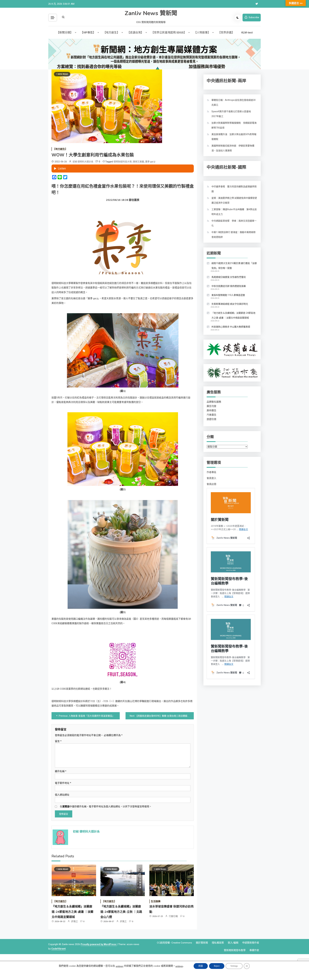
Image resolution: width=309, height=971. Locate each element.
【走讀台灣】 (135, 32)
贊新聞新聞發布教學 (235, 950)
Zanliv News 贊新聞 (151, 13)
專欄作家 (254, 950)
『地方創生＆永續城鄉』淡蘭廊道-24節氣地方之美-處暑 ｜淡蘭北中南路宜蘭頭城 (72, 912)
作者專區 (211, 472)
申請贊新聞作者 (250, 942)
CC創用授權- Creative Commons (174, 942)
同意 (200, 966)
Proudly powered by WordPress (99, 944)
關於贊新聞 (202, 942)
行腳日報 (173, 916)
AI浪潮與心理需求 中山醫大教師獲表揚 (230, 326)
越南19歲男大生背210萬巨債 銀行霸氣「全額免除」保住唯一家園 (234, 265)
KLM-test (247, 32)
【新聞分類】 (64, 32)
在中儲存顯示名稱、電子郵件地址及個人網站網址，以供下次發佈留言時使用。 (106, 806)
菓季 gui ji (150, 161)
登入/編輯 (233, 942)
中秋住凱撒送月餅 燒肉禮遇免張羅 (228, 286)
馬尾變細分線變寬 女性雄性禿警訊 (228, 277)
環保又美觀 (138, 161)
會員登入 (211, 478)
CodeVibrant (58, 948)
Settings (234, 966)
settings (119, 966)
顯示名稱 (60, 771)
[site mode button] (238, 17)
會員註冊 (211, 484)
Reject (217, 966)
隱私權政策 (218, 942)
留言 (58, 741)
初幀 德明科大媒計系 (83, 161)
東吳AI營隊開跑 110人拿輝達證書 (228, 295)
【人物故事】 (202, 32)
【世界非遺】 (226, 32)
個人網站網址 (62, 794)
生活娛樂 (155, 901)
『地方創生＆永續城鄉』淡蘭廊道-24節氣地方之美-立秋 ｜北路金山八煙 (121, 912)
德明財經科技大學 (123, 161)
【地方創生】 (111, 32)
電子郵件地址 (63, 783)
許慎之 (74, 921)
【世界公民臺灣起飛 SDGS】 (168, 32)
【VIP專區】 (88, 32)
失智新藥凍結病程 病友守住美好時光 (229, 304)
